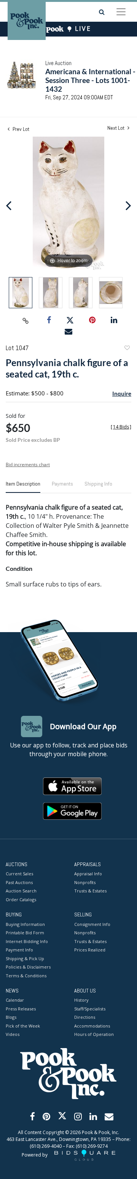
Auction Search (21, 891)
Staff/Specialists (89, 1009)
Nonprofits (85, 882)
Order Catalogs (21, 899)
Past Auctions (19, 882)
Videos (12, 1034)
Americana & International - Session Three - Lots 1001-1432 (90, 80)
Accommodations (92, 1026)
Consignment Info (92, 924)
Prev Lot (20, 129)
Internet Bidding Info (27, 941)
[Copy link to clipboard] (25, 320)
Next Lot (116, 128)
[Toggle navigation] (121, 12)
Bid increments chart (28, 464)
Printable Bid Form (25, 932)
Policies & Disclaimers (28, 967)
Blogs (11, 1017)
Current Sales (19, 873)
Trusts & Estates (90, 891)
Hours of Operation (94, 1034)
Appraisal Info (88, 873)
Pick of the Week (23, 1026)
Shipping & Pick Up (25, 958)
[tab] (23, 487)
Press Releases (21, 1009)
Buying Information (25, 924)
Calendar (15, 1000)
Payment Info (19, 950)
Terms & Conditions (26, 975)
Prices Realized (89, 950)
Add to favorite (126, 348)
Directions (84, 1017)
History (81, 1000)
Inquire (121, 393)
